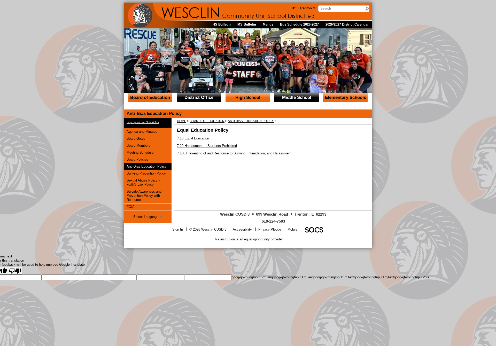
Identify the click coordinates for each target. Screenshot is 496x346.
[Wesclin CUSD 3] (173, 12)
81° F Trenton (301, 8)
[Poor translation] (15, 270)
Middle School (296, 97)
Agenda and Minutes (141, 131)
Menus (268, 24)
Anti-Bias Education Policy (146, 166)
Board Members (138, 145)
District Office (198, 97)
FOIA (132, 207)
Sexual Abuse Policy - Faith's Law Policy (143, 182)
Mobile (292, 229)
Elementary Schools (345, 97)
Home (181, 121)
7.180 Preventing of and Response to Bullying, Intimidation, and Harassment (234, 153)
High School (247, 97)
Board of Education (150, 97)
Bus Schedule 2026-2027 (299, 24)
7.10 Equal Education (193, 138)
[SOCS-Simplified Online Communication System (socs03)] (314, 229)
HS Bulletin (222, 24)
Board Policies (137, 159)
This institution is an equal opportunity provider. (248, 239)
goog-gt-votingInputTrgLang (293, 277)
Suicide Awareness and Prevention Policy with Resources (143, 195)
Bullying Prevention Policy (146, 173)
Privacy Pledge (269, 229)
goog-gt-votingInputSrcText (334, 277)
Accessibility (242, 229)
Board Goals (135, 138)
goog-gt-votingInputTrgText (374, 277)
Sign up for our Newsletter (143, 122)
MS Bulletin (246, 24)
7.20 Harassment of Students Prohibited (207, 146)
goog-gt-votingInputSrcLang (252, 277)
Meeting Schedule (139, 152)
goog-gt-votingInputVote (411, 277)
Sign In (177, 229)
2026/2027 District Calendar (347, 24)
